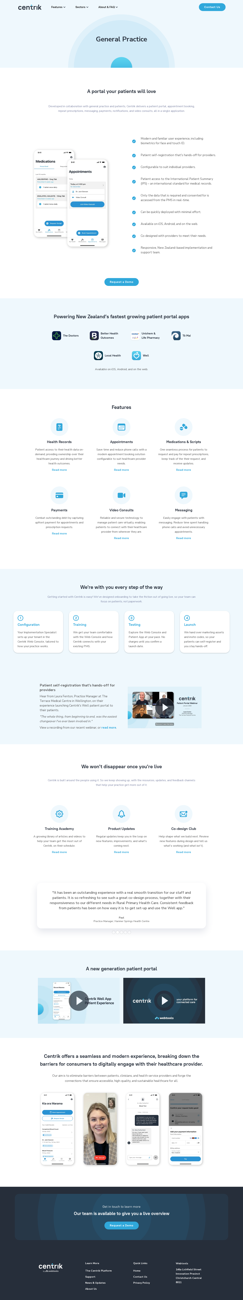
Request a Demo (121, 282)
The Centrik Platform (98, 1270)
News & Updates (95, 1283)
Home (136, 1270)
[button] (58, 7)
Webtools (182, 1263)
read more (108, 728)
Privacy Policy (141, 1283)
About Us (91, 1289)
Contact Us (212, 7)
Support (90, 1276)
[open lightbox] (165, 707)
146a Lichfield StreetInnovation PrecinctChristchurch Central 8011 (189, 1276)
